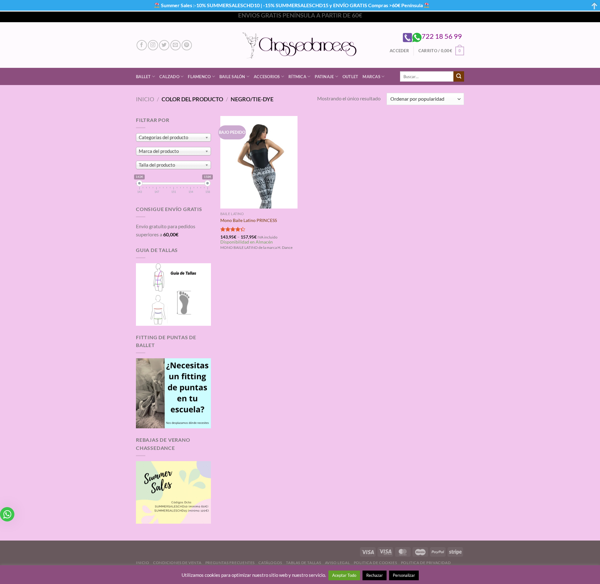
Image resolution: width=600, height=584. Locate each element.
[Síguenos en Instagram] (153, 45)
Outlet (350, 76)
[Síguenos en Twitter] (164, 45)
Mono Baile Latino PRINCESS (248, 220)
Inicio (145, 99)
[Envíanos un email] (175, 45)
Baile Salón (232, 76)
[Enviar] (458, 76)
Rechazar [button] (374, 575)
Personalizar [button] (404, 575)
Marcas (371, 76)
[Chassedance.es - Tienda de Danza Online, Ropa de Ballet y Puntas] (300, 45)
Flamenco (199, 76)
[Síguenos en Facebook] (142, 45)
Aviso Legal (337, 562)
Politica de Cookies (375, 562)
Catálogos (270, 562)
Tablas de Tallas (303, 562)
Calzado (169, 76)
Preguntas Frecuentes (230, 562)
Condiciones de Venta (177, 562)
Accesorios (267, 76)
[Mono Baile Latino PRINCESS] (259, 162)
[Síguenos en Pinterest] (187, 45)
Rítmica (297, 76)
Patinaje (324, 76)
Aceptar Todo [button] (344, 575)
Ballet (143, 76)
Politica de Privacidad (426, 562)
